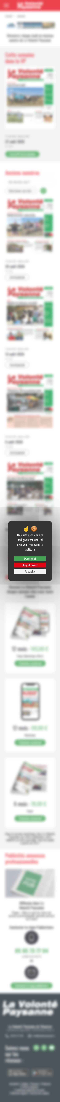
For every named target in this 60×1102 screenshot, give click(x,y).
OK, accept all (30, 558)
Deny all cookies (30, 565)
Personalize (30, 571)
